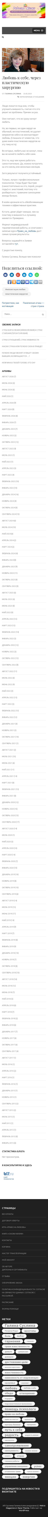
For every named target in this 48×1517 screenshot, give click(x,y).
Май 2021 (6, 770)
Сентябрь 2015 (9, 1104)
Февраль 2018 (8, 1018)
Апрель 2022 (8, 697)
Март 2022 (7, 704)
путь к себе (13, 1429)
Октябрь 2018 (8, 966)
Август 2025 (7, 449)
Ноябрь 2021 (8, 730)
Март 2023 (7, 625)
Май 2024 (6, 534)
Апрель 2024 (8, 540)
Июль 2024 (7, 527)
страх (20, 1456)
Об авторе (7, 1266)
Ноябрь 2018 (8, 959)
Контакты (7, 1240)
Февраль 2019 (8, 940)
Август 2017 (7, 1058)
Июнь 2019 (7, 914)
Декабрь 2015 (8, 1090)
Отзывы (6, 1276)
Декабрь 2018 (8, 953)
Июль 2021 (7, 756)
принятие (29, 1419)
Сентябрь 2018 (9, 973)
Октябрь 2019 (8, 887)
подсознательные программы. (18, 1404)
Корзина (6, 1247)
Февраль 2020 (8, 861)
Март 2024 (7, 547)
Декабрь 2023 (8, 566)
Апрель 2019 (8, 927)
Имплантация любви (15, 289)
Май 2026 (6, 396)
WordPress (24, 1510)
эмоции (10, 1476)
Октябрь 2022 (8, 658)
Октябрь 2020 (8, 815)
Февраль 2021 (8, 789)
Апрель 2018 (8, 1005)
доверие (9, 1357)
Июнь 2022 (7, 684)
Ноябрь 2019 (8, 881)
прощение (31, 1424)
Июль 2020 (7, 835)
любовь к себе (30, 1388)
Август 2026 (7, 377)
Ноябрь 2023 (8, 573)
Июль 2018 (7, 986)
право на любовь (14, 1414)
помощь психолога (20, 1409)
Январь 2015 (8, 1143)
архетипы (30, 1330)
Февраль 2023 (8, 632)
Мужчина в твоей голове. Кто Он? (18, 363)
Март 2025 (7, 475)
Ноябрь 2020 (8, 809)
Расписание (8, 1302)
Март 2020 (7, 855)
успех (37, 1466)
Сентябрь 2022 (9, 665)
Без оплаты (7, 1214)
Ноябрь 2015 (8, 1097)
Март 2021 (7, 783)
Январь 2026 (8, 422)
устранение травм (13, 1471)
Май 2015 (6, 1123)
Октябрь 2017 (8, 1045)
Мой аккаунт (8, 1260)
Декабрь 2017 (8, 1032)
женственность (14, 1372)
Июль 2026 (7, 383)
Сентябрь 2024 (9, 514)
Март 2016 (7, 1077)
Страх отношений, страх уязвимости (20, 340)
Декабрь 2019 (8, 874)
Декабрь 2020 (8, 802)
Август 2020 (7, 828)
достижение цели (16, 1362)
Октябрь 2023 (8, 580)
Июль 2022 (7, 678)
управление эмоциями (16, 1466)
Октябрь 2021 (8, 737)
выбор (20, 1336)
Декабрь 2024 (8, 494)
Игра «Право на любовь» (14, 1227)
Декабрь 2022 (8, 645)
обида (9, 1393)
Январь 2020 (8, 868)
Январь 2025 (8, 488)
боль (8, 1336)
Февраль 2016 (8, 1084)
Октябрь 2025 (8, 442)
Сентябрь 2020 (9, 822)
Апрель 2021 (8, 776)
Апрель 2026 (8, 403)
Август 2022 (7, 671)
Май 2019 (6, 920)
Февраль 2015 (8, 1136)
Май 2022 (6, 691)
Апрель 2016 (8, 1071)
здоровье (10, 1383)
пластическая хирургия (16, 294)
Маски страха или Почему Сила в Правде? (22, 346)
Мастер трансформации (14, 1253)
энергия (29, 1476)
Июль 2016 (7, 1064)
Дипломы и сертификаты (14, 1270)
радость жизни (31, 1435)
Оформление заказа (12, 1283)
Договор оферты (10, 1221)
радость (12, 1435)
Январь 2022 (8, 717)
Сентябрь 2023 (9, 586)
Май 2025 (6, 462)
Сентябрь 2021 (9, 743)
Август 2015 (7, 1110)
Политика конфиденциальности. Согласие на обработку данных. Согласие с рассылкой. (23, 1292)
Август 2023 (7, 593)
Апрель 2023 (8, 619)
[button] (38, 30)
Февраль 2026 (8, 416)
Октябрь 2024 (8, 508)
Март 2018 (7, 1012)
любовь (11, 1388)
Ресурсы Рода (11, 1331)
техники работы (12, 1461)
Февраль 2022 (8, 711)
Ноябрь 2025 (8, 435)
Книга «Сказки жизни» (12, 1234)
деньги (8, 1352)
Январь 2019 (8, 946)
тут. (16, 244)
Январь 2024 (8, 560)
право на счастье (11, 1419)
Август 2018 (7, 979)
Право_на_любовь (27, 231)
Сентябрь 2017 (9, 1051)
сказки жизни (31, 1451)
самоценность (12, 1451)
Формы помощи (10, 1309)
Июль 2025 (7, 455)
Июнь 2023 (7, 606)
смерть (8, 1456)
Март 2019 (7, 933)
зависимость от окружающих (21, 1377)
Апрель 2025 (8, 468)
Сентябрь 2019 (9, 894)
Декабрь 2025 (8, 429)
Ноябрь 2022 (8, 652)
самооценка (9, 1440)
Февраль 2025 (8, 481)
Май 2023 (6, 612)
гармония (12, 1341)
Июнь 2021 (7, 763)
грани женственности (17, 1346)
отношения (27, 1393)
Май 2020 (6, 842)
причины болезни (12, 1425)
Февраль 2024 (8, 553)
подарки (9, 1398)
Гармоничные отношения (32, 97)
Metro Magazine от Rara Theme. (25, 1506)
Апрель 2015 (8, 1130)
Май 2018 (6, 999)
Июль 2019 (7, 907)
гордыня (30, 1341)
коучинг (25, 1383)
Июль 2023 (7, 599)
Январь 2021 (8, 796)
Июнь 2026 (7, 390)
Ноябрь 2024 (8, 501)
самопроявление (17, 1445)
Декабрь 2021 (8, 724)
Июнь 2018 (7, 992)
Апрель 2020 (8, 848)
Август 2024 (7, 521)
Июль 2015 (7, 1117)
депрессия (23, 1352)
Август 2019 (7, 901)
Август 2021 (7, 750)
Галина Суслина (13, 94)
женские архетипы (12, 1367)
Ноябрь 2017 (8, 1038)
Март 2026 (7, 409)
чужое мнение (33, 1471)
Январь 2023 (8, 639)
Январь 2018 (8, 1025)
